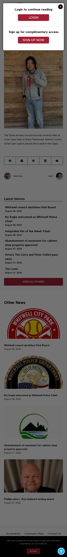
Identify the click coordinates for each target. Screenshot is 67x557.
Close (60, 6)
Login (33, 17)
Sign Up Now (33, 40)
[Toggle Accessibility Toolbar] (61, 551)
